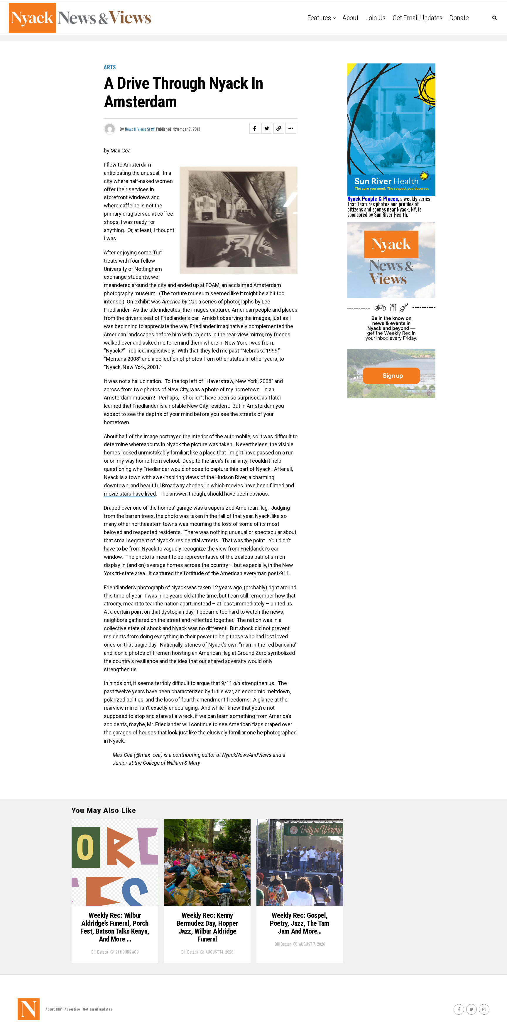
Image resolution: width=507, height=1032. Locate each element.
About (350, 18)
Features (319, 18)
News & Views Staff (140, 129)
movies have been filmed (255, 485)
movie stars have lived (130, 494)
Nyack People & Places (372, 198)
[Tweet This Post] (266, 128)
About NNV (53, 1008)
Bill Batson (99, 952)
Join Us (376, 18)
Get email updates (417, 18)
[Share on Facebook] (254, 128)
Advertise (72, 1008)
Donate (459, 18)
